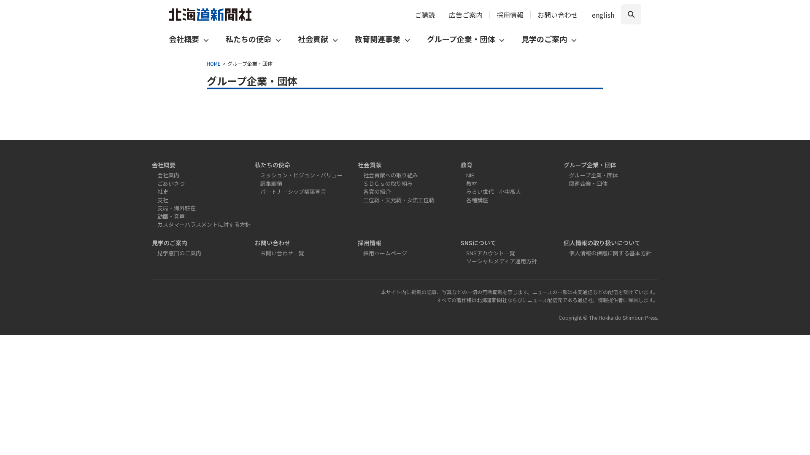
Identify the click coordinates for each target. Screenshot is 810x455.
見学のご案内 (544, 38)
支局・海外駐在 (176, 208)
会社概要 (184, 38)
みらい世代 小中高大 (493, 191)
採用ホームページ (385, 253)
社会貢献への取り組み (390, 175)
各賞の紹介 (377, 191)
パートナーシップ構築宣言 (293, 191)
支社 (162, 200)
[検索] (631, 14)
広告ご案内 (466, 14)
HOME (214, 63)
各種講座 (477, 200)
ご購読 (425, 14)
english (603, 14)
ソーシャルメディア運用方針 (501, 261)
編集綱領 (271, 183)
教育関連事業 (377, 38)
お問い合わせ (557, 14)
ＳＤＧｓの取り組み (388, 183)
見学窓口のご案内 (179, 253)
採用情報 (510, 14)
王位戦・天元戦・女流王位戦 (399, 200)
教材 (471, 183)
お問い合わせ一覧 (282, 253)
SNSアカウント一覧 (490, 253)
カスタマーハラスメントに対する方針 (204, 224)
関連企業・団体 (588, 183)
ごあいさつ (171, 183)
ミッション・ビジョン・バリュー (301, 175)
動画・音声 (171, 216)
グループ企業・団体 (461, 38)
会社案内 (168, 175)
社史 (162, 191)
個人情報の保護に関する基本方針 (610, 253)
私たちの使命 (248, 38)
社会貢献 (313, 38)
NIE (470, 175)
